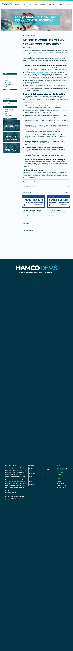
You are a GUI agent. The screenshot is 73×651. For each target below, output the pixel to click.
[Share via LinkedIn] (30, 182)
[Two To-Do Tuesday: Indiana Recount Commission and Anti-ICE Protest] (33, 201)
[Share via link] (34, 182)
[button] (17, 4)
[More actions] (68, 35)
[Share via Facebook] (23, 182)
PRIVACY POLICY (45, 467)
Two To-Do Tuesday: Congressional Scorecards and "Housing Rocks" (57, 211)
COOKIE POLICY (45, 469)
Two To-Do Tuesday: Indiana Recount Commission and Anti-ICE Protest (32, 211)
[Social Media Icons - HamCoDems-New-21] (58, 469)
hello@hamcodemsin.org (62, 476)
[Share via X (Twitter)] (27, 182)
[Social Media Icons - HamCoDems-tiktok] (66, 469)
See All (67, 192)
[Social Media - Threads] (63, 469)
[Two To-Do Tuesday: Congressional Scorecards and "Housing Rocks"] (58, 201)
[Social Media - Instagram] (61, 469)
